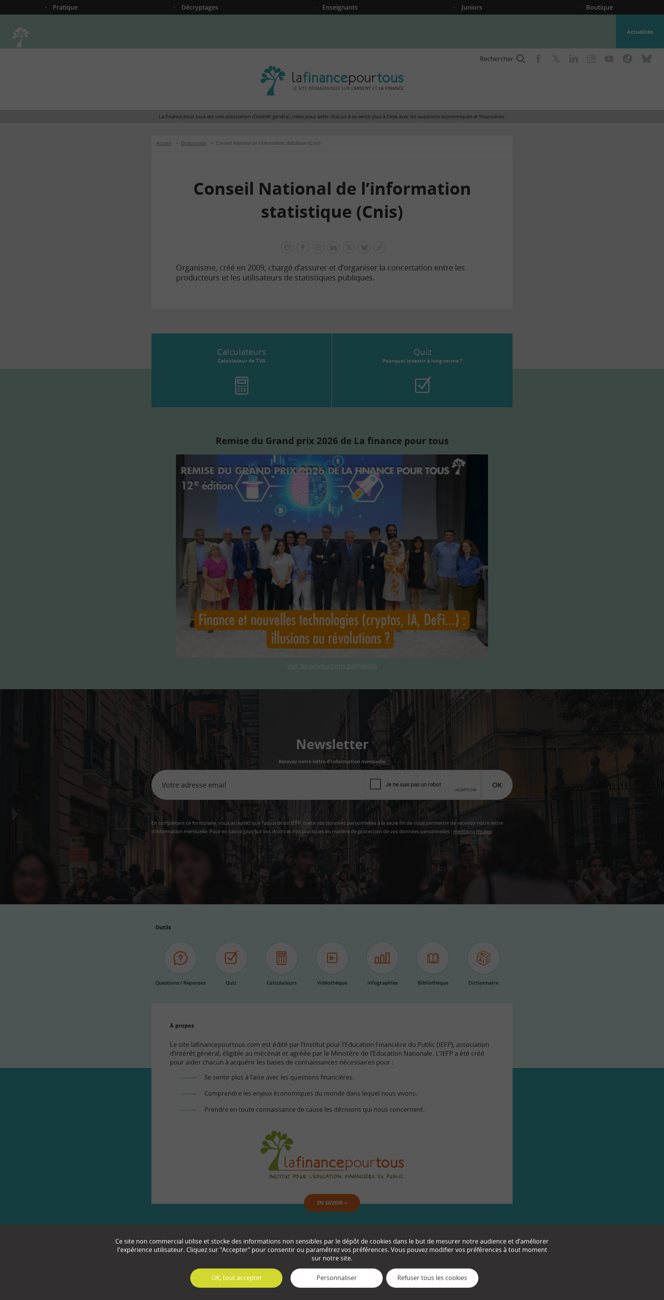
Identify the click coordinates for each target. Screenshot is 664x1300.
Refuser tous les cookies (432, 1277)
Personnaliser (337, 1277)
